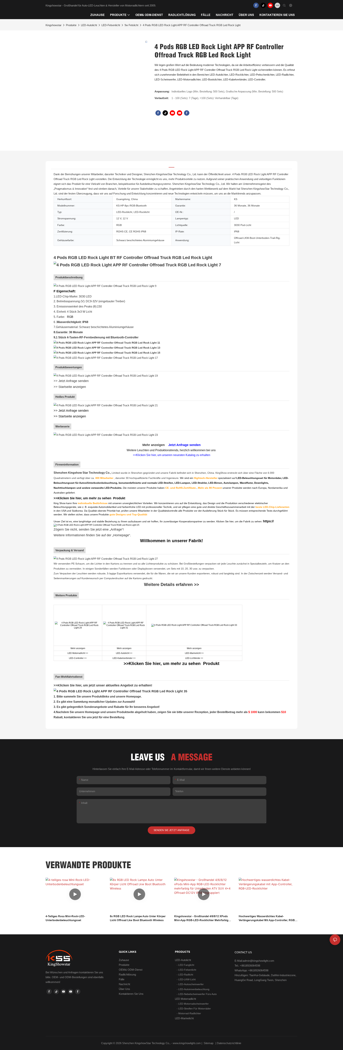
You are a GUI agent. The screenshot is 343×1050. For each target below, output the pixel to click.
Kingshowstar (53, 25)
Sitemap (208, 1043)
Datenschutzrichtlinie (229, 1043)
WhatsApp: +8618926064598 (251, 970)
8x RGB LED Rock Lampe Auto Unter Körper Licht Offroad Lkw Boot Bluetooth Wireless (138, 918)
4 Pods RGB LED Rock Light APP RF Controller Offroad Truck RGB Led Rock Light (191, 25)
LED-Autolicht (89, 25)
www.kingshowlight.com (187, 1043)
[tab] (171, 165)
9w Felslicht (131, 25)
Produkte (71, 25)
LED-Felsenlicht (110, 25)
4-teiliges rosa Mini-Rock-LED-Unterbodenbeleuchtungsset (65, 918)
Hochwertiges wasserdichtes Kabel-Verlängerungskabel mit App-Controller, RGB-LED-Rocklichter (267, 918)
